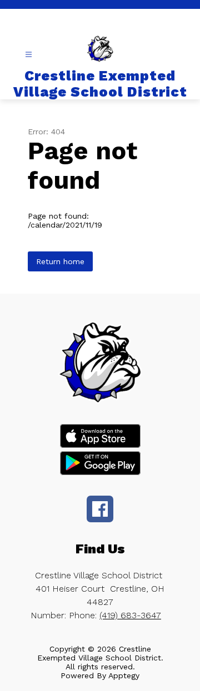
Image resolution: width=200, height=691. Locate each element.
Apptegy (123, 675)
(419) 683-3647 (130, 615)
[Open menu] (28, 54)
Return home (60, 261)
